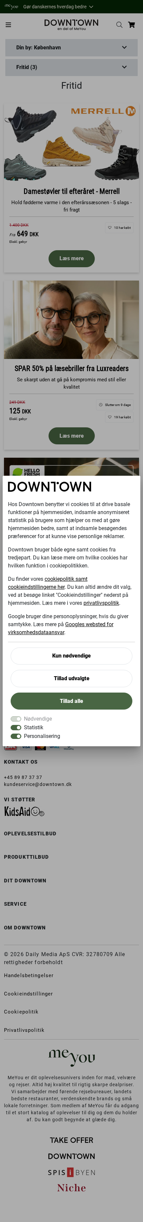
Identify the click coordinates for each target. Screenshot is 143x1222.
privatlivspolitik (101, 603)
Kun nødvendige (71, 656)
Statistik (33, 727)
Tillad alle (71, 701)
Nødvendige (38, 719)
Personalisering (42, 736)
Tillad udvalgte (71, 678)
